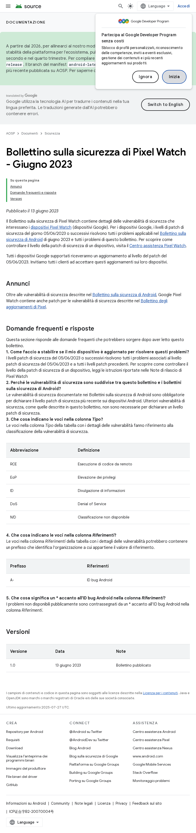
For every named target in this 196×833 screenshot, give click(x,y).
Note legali (84, 803)
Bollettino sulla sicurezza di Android (124, 294)
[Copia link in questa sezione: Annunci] (35, 284)
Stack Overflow (145, 772)
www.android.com (148, 756)
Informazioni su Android (26, 803)
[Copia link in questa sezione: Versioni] (35, 632)
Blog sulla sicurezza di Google (93, 756)
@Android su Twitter (85, 731)
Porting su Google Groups (90, 780)
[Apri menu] (8, 6)
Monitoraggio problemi (151, 780)
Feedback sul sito (147, 803)
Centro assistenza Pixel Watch (157, 245)
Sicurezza (52, 133)
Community (60, 803)
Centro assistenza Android (154, 731)
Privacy (121, 803)
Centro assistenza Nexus (152, 748)
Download (14, 748)
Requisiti (13, 740)
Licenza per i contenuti (160, 693)
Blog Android (80, 748)
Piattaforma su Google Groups (94, 764)
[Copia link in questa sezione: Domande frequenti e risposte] (99, 329)
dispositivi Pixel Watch (51, 227)
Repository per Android (24, 731)
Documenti (29, 133)
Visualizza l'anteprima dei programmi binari (26, 758)
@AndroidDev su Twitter (88, 740)
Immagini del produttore (26, 768)
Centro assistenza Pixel (151, 740)
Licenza (104, 803)
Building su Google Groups (91, 772)
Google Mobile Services (152, 764)
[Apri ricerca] (121, 6)
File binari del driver (21, 776)
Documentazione (25, 22)
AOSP (10, 133)
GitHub (12, 784)
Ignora (145, 76)
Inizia (174, 76)
